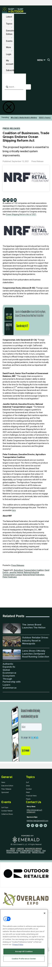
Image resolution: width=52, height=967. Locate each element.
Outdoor (29, 789)
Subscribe (10, 70)
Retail (28, 792)
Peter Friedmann (10, 577)
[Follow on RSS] (45, 825)
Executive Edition (7, 786)
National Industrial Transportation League (21, 573)
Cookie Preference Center (24, 959)
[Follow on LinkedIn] (28, 825)
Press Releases (11, 128)
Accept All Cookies (24, 951)
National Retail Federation (33, 575)
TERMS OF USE (25, 852)
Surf (27, 782)
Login (8, 54)
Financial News (31, 796)
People (28, 799)
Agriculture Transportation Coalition (29, 570)
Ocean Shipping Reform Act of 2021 (21, 214)
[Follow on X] (41, 825)
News (3, 782)
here (14, 510)
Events (9, 41)
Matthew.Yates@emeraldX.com (37, 821)
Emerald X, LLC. (22, 844)
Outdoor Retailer (7, 811)
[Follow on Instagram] (32, 825)
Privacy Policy (17, 945)
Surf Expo (4, 807)
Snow (28, 786)
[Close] (44, 913)
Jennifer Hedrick (16, 572)
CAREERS (20, 849)
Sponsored (5, 792)
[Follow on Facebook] (36, 825)
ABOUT (12, 849)
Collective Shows (7, 814)
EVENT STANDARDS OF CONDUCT (28, 851)
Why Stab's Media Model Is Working (24, 118)
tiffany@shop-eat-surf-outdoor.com (34, 811)
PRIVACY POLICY (38, 852)
